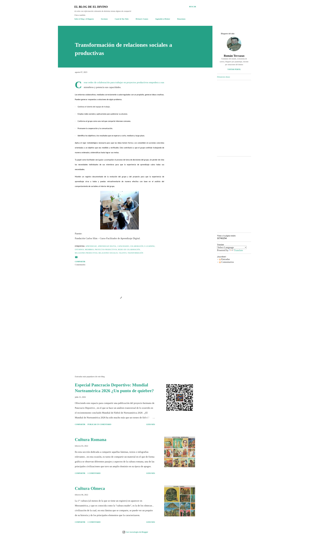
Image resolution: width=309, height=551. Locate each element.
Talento (123, 253)
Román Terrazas (234, 55)
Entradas (225, 259)
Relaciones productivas (86, 253)
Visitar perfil (234, 69)
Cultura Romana (90, 439)
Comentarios (227, 262)
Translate (238, 250)
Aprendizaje (91, 246)
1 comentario (94, 473)
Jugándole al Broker (162, 19)
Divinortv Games (142, 19)
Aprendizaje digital (107, 246)
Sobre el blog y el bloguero (84, 19)
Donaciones (181, 19)
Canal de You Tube (122, 19)
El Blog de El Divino (91, 6)
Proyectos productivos (106, 249)
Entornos (79, 249)
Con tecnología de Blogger (136, 532)
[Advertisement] (115, 345)
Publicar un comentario (99, 424)
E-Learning (149, 246)
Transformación (135, 253)
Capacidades (123, 246)
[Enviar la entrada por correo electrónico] (76, 258)
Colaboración (136, 246)
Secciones (104, 19)
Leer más (150, 424)
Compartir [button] (80, 262)
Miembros (89, 249)
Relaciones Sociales (108, 253)
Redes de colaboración (129, 249)
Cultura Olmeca (90, 488)
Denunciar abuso (223, 77)
